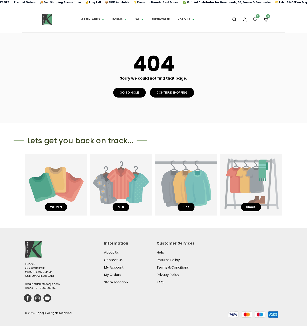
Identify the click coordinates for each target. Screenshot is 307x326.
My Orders (112, 274)
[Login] (245, 19)
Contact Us (113, 260)
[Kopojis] (47, 19)
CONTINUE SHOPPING (172, 92)
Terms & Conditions (173, 267)
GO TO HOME (129, 92)
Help (160, 252)
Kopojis (184, 19)
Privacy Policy (168, 274)
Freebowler (161, 19)
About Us (111, 252)
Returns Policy (168, 260)
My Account (114, 267)
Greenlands (90, 19)
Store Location (116, 282)
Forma (117, 19)
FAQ (160, 282)
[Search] (234, 19)
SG (137, 19)
